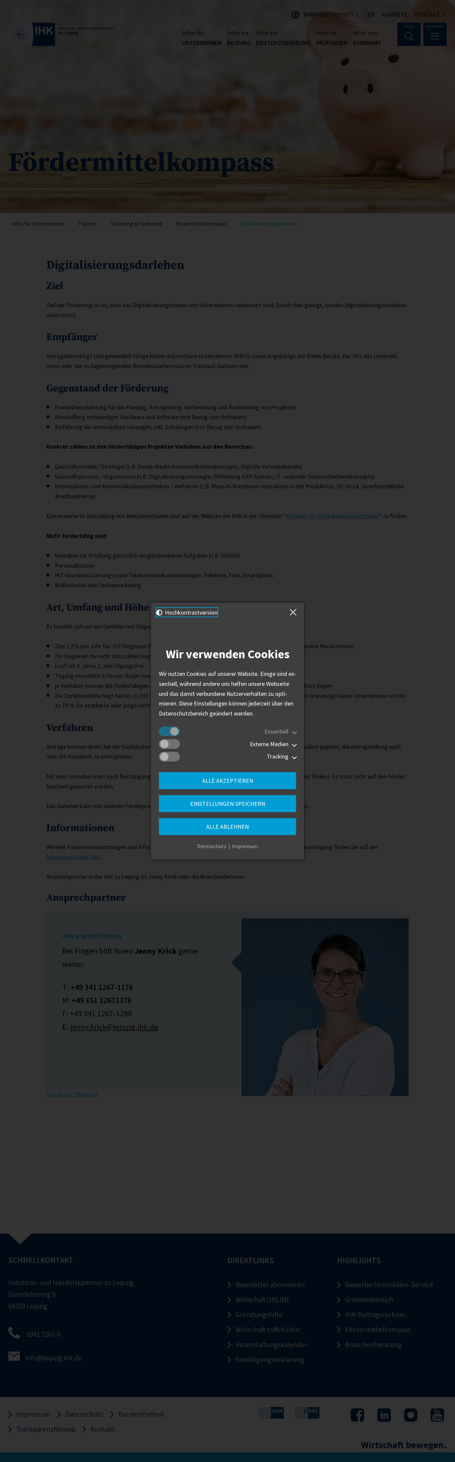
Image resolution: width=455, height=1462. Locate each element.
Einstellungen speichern (227, 803)
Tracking (277, 756)
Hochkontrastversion (191, 612)
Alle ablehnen (227, 826)
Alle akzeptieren (227, 780)
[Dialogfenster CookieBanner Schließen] (294, 612)
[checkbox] (169, 731)
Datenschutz (212, 846)
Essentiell (276, 731)
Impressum (245, 846)
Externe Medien (269, 744)
